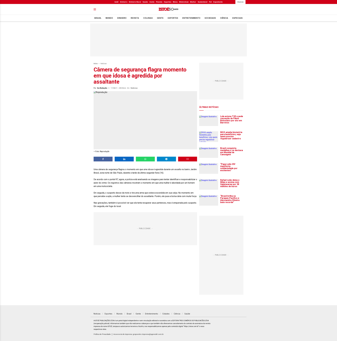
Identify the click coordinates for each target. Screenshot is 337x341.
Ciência (224, 18)
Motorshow (184, 2)
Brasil (97, 18)
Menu (175, 2)
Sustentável (202, 2)
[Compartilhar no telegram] (166, 159)
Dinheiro (123, 2)
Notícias (104, 64)
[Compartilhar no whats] (145, 159)
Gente (151, 2)
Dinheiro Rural (135, 2)
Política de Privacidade (102, 334)
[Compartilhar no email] (187, 159)
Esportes (167, 2)
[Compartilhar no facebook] (103, 159)
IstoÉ (116, 2)
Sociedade (210, 18)
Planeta (159, 2)
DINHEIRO (122, 18)
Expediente (218, 2)
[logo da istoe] (168, 9)
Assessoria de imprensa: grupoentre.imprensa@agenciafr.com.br (138, 334)
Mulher (193, 2)
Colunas (148, 18)
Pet (210, 2)
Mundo (109, 18)
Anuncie (240, 2)
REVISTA (135, 18)
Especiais (237, 18)
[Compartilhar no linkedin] (124, 159)
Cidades (166, 314)
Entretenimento (191, 18)
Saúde (145, 2)
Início (96, 64)
